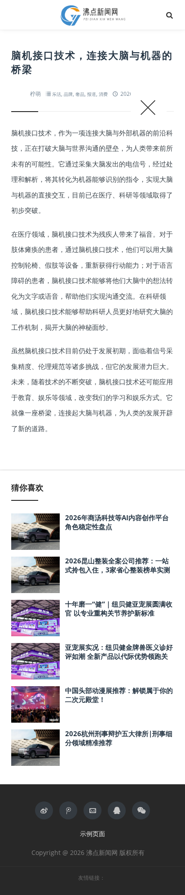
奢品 (79, 94)
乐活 (56, 94)
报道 (91, 94)
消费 (103, 94)
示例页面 (92, 833)
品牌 (68, 94)
